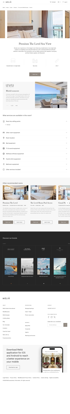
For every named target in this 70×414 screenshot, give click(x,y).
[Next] (16, 106)
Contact (50, 305)
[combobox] (59, 2)
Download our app (13, 367)
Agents (27, 332)
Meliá (4, 7)
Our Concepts (6, 324)
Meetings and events (30, 335)
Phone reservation (29, 315)
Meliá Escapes (6, 315)
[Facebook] (48, 317)
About (4, 305)
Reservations (28, 305)
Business (27, 322)
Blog (4, 321)
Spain (11, 7)
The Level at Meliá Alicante (23, 7)
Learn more (19, 222)
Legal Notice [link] (6, 377)
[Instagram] (51, 317)
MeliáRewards (6, 311)
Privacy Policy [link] (13, 377)
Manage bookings (29, 308)
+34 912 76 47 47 (52, 308)
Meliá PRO (27, 325)
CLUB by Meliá (6, 318)
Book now (35, 74)
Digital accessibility (54, 377)
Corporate (27, 329)
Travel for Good (6, 331)
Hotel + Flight (28, 311)
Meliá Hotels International (9, 308)
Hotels (7, 7)
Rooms (31, 7)
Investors (5, 328)
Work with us (6, 334)
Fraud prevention (7, 338)
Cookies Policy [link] (36, 377)
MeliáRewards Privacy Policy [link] (25, 377)
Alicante (15, 7)
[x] (55, 317)
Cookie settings (44, 377)
